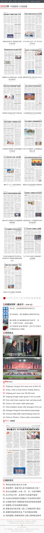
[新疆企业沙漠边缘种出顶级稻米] (32, 183)
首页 (2, 1)
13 (34, 298)
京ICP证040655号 (17, 525)
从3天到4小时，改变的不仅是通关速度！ (22, 495)
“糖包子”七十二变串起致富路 (12, 184)
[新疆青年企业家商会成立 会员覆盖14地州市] (12, 75)
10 (27, 298)
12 (32, 298)
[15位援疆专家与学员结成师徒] (32, 111)
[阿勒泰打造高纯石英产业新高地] (12, 111)
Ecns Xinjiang (25, 1)
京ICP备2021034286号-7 (39, 525)
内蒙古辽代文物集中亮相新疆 (12, 292)
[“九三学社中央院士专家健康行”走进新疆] (32, 254)
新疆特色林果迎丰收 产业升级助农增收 (21, 512)
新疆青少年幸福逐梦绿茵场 (17, 505)
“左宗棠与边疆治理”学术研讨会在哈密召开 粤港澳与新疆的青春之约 (12, 258)
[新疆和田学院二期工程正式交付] (32, 75)
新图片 (10, 1)
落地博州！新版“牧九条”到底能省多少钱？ (23, 488)
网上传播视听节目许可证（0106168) (6, 525)
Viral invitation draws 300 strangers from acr (24, 407)
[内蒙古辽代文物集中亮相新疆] (12, 290)
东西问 (19, 1)
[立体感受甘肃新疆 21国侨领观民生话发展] (12, 147)
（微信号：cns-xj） (19, 304)
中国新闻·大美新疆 (35, 1)
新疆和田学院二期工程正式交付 (32, 77)
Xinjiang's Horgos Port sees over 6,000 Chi (23, 386)
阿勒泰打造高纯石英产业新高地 (12, 113)
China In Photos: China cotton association (23, 417)
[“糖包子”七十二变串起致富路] (12, 183)
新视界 (15, 1)
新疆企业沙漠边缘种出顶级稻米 (32, 184)
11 (29, 298)
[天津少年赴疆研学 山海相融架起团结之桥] (32, 147)
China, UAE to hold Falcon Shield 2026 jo (23, 390)
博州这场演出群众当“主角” (16, 485)
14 (37, 298)
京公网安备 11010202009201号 (28, 525)
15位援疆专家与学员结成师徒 (32, 113)
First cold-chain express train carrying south (24, 400)
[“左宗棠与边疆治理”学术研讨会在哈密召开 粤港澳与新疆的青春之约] (12, 254)
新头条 (6, 1)
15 (39, 298)
